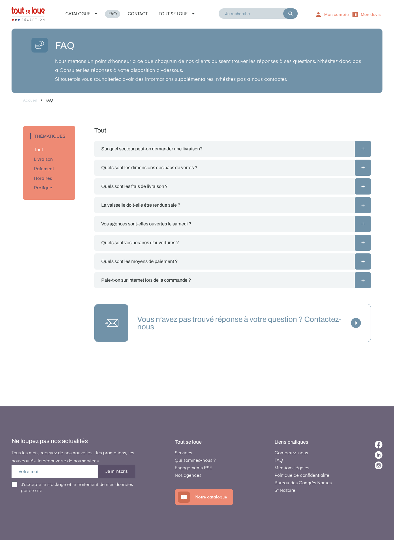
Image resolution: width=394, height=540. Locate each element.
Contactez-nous (291, 452)
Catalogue (77, 14)
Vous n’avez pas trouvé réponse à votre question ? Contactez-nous (239, 323)
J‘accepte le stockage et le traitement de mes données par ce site (77, 487)
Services (183, 452)
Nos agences (188, 475)
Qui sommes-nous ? (195, 460)
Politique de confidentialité (302, 475)
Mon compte (336, 14)
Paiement (44, 168)
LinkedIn (378, 455)
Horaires (43, 178)
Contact (138, 14)
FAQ (112, 14)
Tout (38, 149)
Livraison (43, 159)
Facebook (378, 445)
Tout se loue (173, 14)
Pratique (43, 187)
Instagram (378, 465)
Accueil (30, 100)
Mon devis (371, 14)
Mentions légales (292, 467)
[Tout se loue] (28, 15)
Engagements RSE (193, 467)
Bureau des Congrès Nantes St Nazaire (303, 486)
